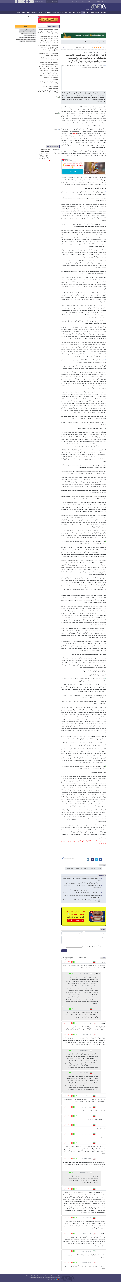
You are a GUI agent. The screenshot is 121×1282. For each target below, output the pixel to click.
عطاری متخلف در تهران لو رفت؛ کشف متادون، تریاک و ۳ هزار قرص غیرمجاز (49, 69)
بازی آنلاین (21, 30)
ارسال (64, 951)
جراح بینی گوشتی (31, 34)
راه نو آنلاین (28, 30)
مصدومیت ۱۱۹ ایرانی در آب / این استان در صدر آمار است (48, 59)
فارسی (102, 1)
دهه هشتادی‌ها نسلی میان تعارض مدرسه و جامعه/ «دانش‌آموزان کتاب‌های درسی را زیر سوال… (82, 896)
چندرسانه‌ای (34, 12)
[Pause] (86, 172)
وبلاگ (23, 12)
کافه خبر (40, 12)
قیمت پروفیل (27, 39)
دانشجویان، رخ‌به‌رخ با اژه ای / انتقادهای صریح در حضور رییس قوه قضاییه (82, 883)
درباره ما (82, 1)
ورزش (73, 12)
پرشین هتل (24, 34)
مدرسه (99, 868)
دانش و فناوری (63, 12)
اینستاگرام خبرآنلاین (27, 1)
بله (19, 1)
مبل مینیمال (22, 32)
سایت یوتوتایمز (19, 39)
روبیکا (16, 1)
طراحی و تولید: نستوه (51, 1279)
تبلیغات (77, 1)
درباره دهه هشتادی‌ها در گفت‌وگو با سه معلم (95, 52)
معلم (77, 868)
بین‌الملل (78, 12)
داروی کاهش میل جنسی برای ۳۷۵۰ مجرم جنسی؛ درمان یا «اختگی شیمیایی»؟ (49, 77)
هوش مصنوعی (55, 12)
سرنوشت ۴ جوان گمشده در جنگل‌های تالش (49, 83)
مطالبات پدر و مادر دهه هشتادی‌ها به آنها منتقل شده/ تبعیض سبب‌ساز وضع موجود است (83, 842)
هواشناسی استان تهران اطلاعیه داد (49, 73)
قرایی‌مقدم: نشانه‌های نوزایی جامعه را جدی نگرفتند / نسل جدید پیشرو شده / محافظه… (81, 901)
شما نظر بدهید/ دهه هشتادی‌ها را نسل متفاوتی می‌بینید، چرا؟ (85, 890)
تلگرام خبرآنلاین (30, 1)
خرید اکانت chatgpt (30, 41)
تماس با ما (88, 1)
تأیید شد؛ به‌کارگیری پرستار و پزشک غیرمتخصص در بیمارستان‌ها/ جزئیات (49, 42)
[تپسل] (62, 33)
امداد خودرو (22, 41)
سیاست (97, 12)
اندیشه (48, 12)
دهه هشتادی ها (85, 868)
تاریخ (70, 12)
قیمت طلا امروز (23, 37)
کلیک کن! (73, 171)
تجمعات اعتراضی (70, 868)
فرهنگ (87, 12)
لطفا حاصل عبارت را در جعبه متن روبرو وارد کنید (94, 946)
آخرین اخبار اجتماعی (53, 26)
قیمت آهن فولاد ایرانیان (29, 35)
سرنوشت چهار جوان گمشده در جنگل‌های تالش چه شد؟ (48, 33)
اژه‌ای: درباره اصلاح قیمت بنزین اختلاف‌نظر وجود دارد (50, 87)
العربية (98, 1)
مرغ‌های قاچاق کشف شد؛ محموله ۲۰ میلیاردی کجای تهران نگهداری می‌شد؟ (49, 37)
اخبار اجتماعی (94, 42)
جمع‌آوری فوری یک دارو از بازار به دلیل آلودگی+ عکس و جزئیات (48, 54)
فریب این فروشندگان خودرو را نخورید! (48, 29)
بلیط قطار (33, 39)
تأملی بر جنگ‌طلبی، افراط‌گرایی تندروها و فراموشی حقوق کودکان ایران (48, 92)
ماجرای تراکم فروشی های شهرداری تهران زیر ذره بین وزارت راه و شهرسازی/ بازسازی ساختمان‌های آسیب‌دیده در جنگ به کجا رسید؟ (48, 48)
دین (45, 12)
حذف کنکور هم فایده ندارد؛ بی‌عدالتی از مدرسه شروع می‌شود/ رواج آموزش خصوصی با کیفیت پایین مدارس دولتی (48, 64)
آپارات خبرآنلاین (21, 1)
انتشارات (28, 12)
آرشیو (73, 1)
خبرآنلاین (95, 7)
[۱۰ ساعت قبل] (55, 151)
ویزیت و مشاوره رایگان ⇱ (75, 920)
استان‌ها (18, 12)
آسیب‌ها (87, 42)
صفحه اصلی (102, 12)
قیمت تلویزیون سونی (30, 32)
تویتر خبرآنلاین (24, 1)
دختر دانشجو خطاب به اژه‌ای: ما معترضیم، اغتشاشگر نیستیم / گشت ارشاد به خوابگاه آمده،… (82, 886)
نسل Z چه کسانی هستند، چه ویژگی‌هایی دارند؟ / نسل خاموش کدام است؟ (81, 893)
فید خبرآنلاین (32, 1)
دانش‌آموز (93, 868)
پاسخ (65, 962)
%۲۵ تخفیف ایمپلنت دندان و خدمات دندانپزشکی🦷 (75, 913)
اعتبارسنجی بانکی (31, 37)
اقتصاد (92, 12)
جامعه (83, 12)
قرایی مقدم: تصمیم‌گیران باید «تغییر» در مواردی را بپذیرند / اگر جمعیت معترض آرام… (81, 879)
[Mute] (89, 172)
